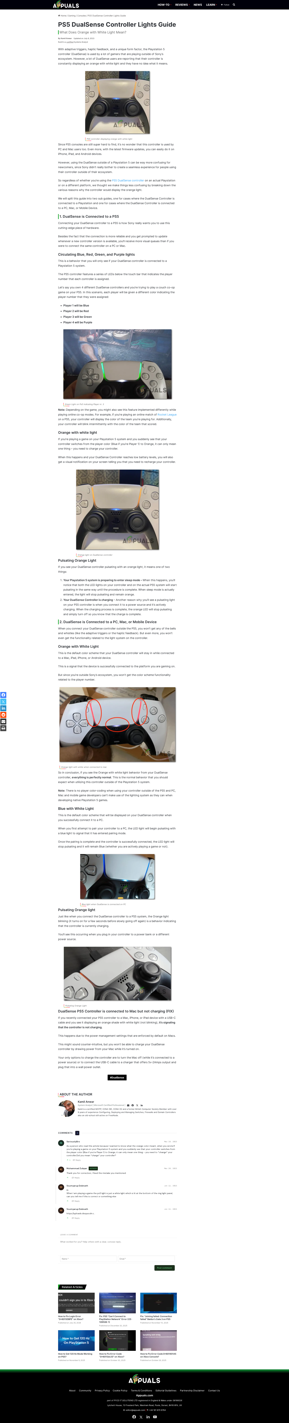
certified (70, 42)
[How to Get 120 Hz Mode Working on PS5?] (76, 1340)
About (72, 1390)
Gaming (72, 15)
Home (63, 15)
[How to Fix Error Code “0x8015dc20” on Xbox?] (117, 1340)
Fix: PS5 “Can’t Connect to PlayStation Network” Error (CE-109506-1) (115, 1319)
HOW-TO (163, 4)
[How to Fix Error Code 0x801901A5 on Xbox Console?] (158, 1340)
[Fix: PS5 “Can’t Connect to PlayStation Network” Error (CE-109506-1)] (117, 1303)
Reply (78, 1160)
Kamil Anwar (65, 38)
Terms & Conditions (141, 1390)
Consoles (81, 15)
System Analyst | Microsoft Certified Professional (101, 1105)
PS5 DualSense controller (128, 180)
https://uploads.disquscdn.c (80, 1213)
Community (85, 1390)
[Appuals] (66, 4)
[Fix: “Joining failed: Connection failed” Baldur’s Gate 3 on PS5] (158, 1303)
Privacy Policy (102, 1390)
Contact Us (214, 1390)
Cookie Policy (120, 1390)
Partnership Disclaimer (192, 1390)
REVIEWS (181, 4)
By (59, 38)
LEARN (210, 4)
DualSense (118, 1077)
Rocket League (167, 414)
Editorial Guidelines (166, 1390)
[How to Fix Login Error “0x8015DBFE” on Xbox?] (76, 1303)
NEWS (198, 4)
